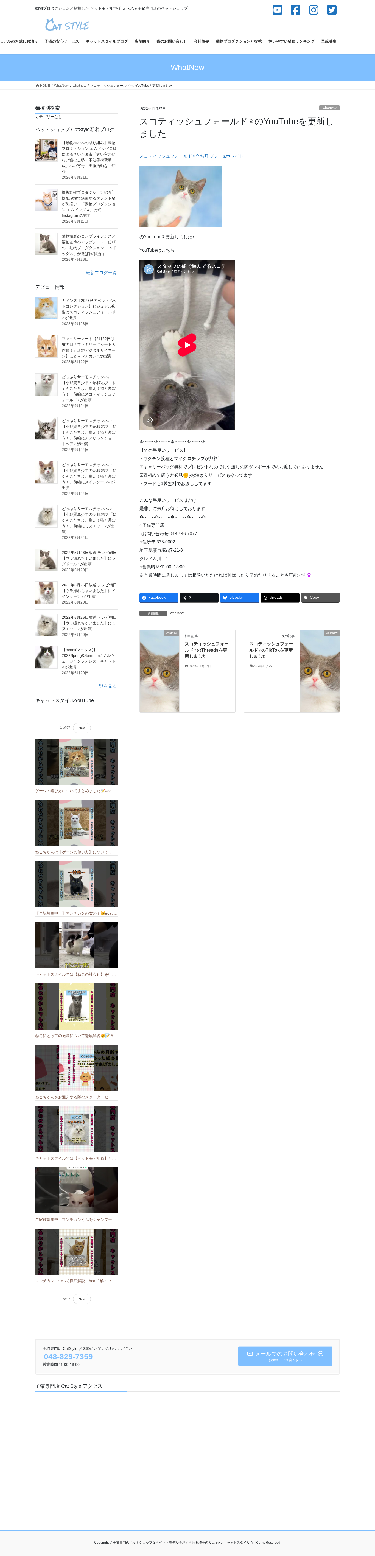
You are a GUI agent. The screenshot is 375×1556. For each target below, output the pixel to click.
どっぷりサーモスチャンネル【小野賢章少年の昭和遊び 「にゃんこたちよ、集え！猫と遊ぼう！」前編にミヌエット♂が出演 (89, 520)
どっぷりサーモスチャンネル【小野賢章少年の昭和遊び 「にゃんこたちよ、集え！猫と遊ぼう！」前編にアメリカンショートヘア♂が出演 (89, 432)
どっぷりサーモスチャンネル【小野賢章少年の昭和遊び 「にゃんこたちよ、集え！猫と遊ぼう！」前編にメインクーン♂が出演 (89, 476)
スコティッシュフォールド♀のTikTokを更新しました (271, 649)
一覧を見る (106, 686)
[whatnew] (159, 671)
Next (82, 728)
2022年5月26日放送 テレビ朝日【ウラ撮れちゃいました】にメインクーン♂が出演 (89, 591)
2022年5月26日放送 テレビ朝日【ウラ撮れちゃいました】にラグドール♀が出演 (89, 558)
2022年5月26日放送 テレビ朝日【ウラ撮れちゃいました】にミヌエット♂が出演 (89, 623)
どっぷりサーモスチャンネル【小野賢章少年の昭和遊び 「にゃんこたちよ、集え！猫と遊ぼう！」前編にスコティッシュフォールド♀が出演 (89, 388)
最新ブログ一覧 (101, 272)
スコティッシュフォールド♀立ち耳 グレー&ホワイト (191, 156)
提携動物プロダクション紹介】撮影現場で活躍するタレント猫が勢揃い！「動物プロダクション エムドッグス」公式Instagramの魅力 (89, 204)
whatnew (329, 108)
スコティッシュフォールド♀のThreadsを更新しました (207, 649)
